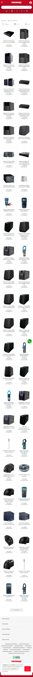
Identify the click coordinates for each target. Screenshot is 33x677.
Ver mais (16, 610)
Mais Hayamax (16, 619)
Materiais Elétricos (12, 20)
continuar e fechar (27, 668)
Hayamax (3, 20)
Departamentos (16, 634)
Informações (16, 624)
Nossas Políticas (16, 629)
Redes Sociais (16, 639)
